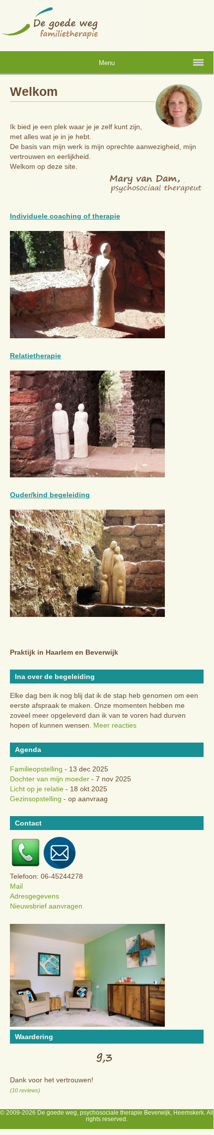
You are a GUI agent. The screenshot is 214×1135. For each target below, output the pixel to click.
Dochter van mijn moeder (49, 779)
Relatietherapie (35, 356)
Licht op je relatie (37, 789)
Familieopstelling (36, 769)
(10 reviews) (25, 1090)
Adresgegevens (34, 896)
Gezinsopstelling (36, 799)
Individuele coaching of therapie (65, 216)
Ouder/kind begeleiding (50, 495)
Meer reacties (115, 725)
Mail (16, 886)
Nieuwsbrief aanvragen (46, 906)
